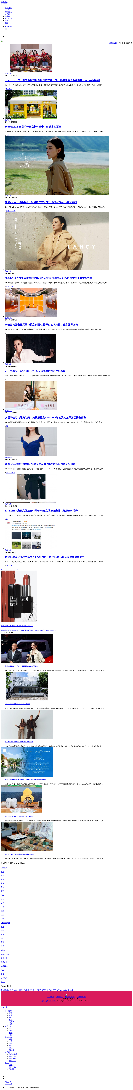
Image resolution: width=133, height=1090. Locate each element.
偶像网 (8, 990)
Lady (3, 895)
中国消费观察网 (41, 990)
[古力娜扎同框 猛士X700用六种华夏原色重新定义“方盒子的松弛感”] (27, 662)
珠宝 (2, 876)
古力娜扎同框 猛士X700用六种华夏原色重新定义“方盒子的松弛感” (22, 666)
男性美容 (4, 958)
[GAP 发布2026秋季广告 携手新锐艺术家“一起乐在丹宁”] (27, 738)
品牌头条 (12, 1067)
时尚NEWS (9, 18)
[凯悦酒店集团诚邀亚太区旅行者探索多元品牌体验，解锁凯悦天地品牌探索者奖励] (27, 776)
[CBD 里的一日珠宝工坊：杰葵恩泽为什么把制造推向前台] (27, 850)
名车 (2, 891)
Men (3, 950)
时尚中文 (71, 990)
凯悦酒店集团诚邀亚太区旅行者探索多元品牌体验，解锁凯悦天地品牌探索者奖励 (25, 779)
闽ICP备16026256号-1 (49, 1001)
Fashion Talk (63, 990)
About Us (50, 997)
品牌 (6, 20)
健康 (2, 934)
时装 (2, 911)
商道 (2, 946)
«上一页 (4, 569)
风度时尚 (55, 990)
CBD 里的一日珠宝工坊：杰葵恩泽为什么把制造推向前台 (19, 854)
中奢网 (19, 990)
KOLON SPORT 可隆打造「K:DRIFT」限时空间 (17, 704)
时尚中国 (4, 2)
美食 (2, 931)
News (3, 970)
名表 (2, 883)
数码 (2, 942)
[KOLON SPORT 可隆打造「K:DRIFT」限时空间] (27, 700)
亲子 (2, 918)
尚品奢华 (8, 8)
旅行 (2, 938)
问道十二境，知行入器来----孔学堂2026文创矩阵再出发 (19, 816)
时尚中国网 (113, 43)
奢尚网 (3, 990)
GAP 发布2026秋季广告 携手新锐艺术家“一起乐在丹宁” (19, 741)
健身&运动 (5, 954)
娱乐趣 (11, 1050)
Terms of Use (81, 997)
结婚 (2, 915)
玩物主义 (4, 966)
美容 (2, 899)
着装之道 (4, 962)
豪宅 (2, 872)
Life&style (8, 1037)
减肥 (2, 903)
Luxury (4, 868)
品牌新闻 (4, 978)
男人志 (7, 14)
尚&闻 (3, 982)
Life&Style (8, 10)
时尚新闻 (25, 990)
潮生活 (32, 990)
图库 (6, 23)
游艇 (2, 879)
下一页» (22, 569)
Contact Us (59, 997)
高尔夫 (3, 887)
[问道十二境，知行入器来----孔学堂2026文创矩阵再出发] (21, 812)
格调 (2, 907)
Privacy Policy (70, 997)
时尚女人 (8, 12)
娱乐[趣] (8, 16)
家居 (2, 927)
